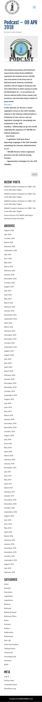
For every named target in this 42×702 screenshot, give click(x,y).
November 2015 (10, 552)
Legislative (8, 596)
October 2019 (9, 391)
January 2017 (9, 496)
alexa (6, 584)
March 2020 (8, 371)
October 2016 (9, 508)
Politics (7, 628)
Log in (6, 676)
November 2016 (10, 504)
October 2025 (9, 238)
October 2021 (9, 343)
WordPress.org (10, 689)
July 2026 (7, 234)
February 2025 (9, 246)
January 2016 (9, 544)
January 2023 (9, 311)
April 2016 (8, 532)
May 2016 (8, 528)
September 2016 (10, 512)
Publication (8, 632)
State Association (11, 644)
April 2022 (8, 323)
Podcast (18, 32)
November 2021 (10, 339)
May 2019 (8, 411)
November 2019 (10, 387)
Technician (8, 652)
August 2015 (9, 564)
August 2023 (9, 287)
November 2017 (10, 468)
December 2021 (10, 335)
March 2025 (8, 242)
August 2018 (9, 435)
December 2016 (10, 500)
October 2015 (9, 556)
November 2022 (10, 315)
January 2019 (9, 419)
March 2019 (8, 415)
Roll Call (7, 640)
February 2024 (9, 271)
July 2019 (7, 403)
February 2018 (9, 460)
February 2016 (9, 540)
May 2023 (8, 299)
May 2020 (8, 363)
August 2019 (9, 399)
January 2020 (9, 379)
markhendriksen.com (25, 699)
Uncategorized (10, 657)
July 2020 (7, 359)
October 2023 (9, 283)
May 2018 (8, 448)
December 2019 (10, 383)
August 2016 (9, 516)
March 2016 (8, 536)
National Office (10, 616)
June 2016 (8, 524)
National (7, 608)
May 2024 (8, 263)
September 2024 (10, 250)
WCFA (6, 665)
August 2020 (9, 355)
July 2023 (7, 291)
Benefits (7, 588)
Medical (7, 604)
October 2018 (9, 432)
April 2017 (8, 484)
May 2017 (7, 480)
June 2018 (8, 444)
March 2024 (8, 267)
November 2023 (10, 279)
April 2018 (8, 452)
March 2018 (8, 456)
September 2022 (10, 319)
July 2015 (7, 568)
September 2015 (10, 560)
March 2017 (8, 488)
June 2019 (8, 407)
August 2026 (9, 230)
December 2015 (10, 548)
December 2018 (10, 423)
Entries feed (9, 680)
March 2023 (8, 303)
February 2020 (9, 375)
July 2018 (7, 439)
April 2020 (8, 367)
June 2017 (8, 476)
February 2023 (9, 307)
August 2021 (9, 351)
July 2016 (7, 520)
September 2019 (10, 395)
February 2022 (9, 331)
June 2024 (8, 259)
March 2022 (8, 327)
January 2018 (9, 464)
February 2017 (9, 492)
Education (8, 592)
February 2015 (9, 572)
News (6, 620)
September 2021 (10, 347)
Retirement (8, 636)
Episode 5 (8, 105)
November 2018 (10, 427)
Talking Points (9, 649)
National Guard (10, 612)
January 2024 (9, 275)
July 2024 (7, 255)
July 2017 (7, 472)
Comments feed (10, 685)
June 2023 (8, 295)
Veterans (7, 661)
